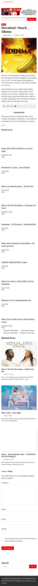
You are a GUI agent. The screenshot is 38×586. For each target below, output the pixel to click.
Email (3, 519)
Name (3, 509)
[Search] (25, 19)
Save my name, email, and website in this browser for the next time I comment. (20, 540)
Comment (5, 483)
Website (3, 529)
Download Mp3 (19, 112)
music (3, 24)
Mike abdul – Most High (11, 413)
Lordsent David (7, 35)
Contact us (31, 19)
